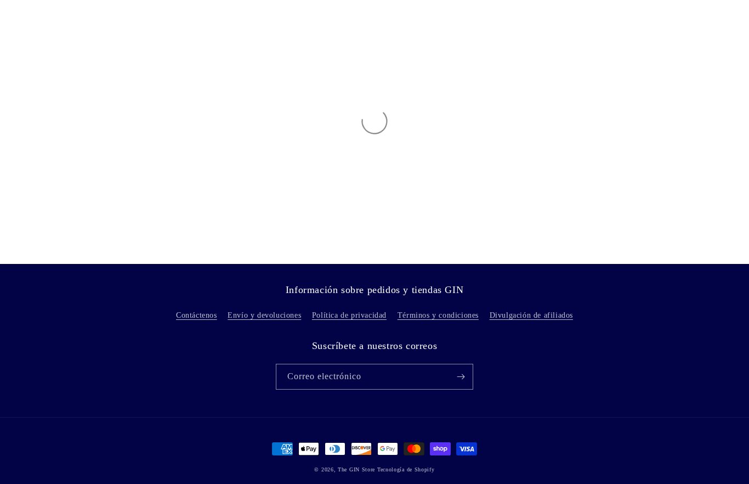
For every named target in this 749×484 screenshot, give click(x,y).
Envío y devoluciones (264, 315)
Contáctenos (196, 315)
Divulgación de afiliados (531, 315)
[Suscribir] (461, 377)
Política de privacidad (349, 315)
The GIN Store (357, 469)
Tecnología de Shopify (406, 469)
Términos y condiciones (438, 315)
